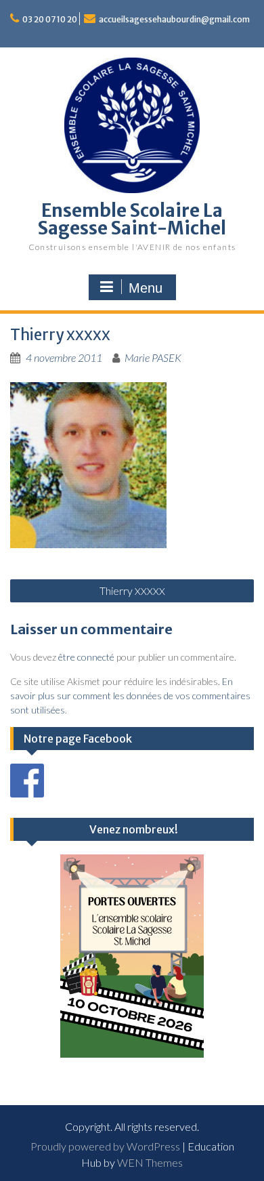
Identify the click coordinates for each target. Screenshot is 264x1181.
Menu (145, 288)
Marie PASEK (153, 357)
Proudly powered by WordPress (105, 1146)
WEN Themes (150, 1162)
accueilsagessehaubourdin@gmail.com (174, 19)
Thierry (132, 590)
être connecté (86, 657)
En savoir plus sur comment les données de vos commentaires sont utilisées (130, 696)
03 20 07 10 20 (49, 19)
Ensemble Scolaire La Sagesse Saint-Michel (132, 219)
